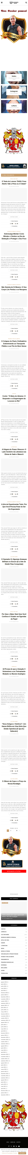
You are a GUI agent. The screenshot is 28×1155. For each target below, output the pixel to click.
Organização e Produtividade (9, 953)
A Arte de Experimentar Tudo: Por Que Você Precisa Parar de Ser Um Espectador (14, 506)
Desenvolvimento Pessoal (14, 231)
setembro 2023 (4, 1043)
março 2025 (4, 1011)
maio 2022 (3, 1067)
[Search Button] (26, 2)
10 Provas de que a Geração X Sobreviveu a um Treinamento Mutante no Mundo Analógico (14, 671)
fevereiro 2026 (4, 992)
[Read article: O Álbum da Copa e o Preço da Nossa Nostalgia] (14, 794)
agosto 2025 (4, 1005)
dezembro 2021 (4, 1073)
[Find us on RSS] (16, 1146)
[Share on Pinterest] (17, 223)
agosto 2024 (4, 1022)
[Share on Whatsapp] (10, 223)
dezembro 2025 (4, 996)
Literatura (4, 945)
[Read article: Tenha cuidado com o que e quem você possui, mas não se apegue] (14, 911)
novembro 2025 (4, 999)
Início (8, 1142)
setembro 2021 (4, 1077)
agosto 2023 (4, 1045)
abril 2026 (3, 990)
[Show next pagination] (20, 830)
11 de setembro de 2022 (7, 918)
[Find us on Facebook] (8, 1146)
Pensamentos (5, 959)
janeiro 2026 (4, 994)
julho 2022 (3, 1065)
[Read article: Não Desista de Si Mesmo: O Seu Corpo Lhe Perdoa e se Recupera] (14, 300)
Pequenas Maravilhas (7, 962)
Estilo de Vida (14, 611)
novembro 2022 (4, 1056)
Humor (3, 942)
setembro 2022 (4, 1060)
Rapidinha (4, 965)
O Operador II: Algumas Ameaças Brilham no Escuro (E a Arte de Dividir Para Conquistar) (14, 561)
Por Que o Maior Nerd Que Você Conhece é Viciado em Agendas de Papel (14, 616)
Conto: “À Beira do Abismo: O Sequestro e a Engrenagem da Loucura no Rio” (13, 398)
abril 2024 (3, 1031)
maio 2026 (3, 988)
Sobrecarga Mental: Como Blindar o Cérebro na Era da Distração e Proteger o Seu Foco (14, 236)
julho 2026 (3, 984)
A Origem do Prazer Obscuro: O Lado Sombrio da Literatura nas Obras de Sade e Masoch (14, 451)
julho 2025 (3, 1007)
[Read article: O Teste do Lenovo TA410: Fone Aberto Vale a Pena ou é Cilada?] (14, 194)
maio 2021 (3, 1086)
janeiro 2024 (4, 1035)
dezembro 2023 (4, 1037)
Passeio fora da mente (14, 338)
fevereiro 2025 (4, 1014)
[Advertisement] (14, 116)
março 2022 (4, 1069)
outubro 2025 (4, 1001)
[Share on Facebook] (12, 223)
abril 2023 (3, 1052)
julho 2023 (3, 1048)
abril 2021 (3, 1088)
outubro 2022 (4, 1058)
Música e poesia (5, 951)
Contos (14, 393)
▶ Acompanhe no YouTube (14, 871)
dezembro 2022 (4, 1054)
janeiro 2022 (4, 1071)
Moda (2, 948)
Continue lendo (14, 216)
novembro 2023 (4, 1039)
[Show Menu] (1, 2)
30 (16, 830)
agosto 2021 (4, 1080)
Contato (18, 1142)
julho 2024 (3, 1024)
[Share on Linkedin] (15, 223)
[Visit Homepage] (14, 2)
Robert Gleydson (14, 221)
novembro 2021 (4, 1075)
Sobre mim (12, 1142)
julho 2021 (3, 1082)
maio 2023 (3, 1050)
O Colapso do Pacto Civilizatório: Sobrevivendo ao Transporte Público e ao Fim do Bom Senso (14, 343)
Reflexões (5, 902)
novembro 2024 (4, 1016)
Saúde (3, 970)
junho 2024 (3, 1026)
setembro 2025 (4, 1003)
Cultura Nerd (14, 556)
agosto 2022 (4, 1063)
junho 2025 (3, 1009)
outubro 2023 (4, 1041)
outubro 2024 (4, 1018)
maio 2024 (3, 1028)
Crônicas (14, 666)
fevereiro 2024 (4, 1033)
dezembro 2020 (4, 1094)
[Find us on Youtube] (19, 1146)
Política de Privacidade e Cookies (9, 1153)
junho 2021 (3, 1084)
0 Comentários (14, 226)
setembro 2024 (4, 1020)
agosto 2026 (4, 982)
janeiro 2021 (4, 1092)
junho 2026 (3, 986)
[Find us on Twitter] (11, 1146)
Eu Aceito (22, 1153)
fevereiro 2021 (4, 1090)
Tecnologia (4, 973)
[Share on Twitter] (14, 223)
